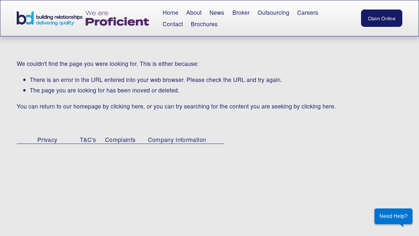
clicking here (127, 106)
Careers (307, 12)
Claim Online (381, 18)
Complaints (120, 139)
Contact (173, 24)
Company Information (177, 139)
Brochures (204, 24)
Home (170, 12)
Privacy (47, 139)
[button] (393, 216)
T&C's (88, 139)
